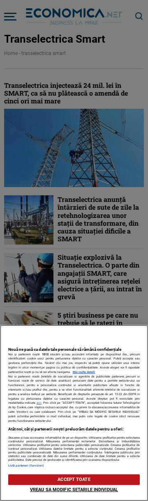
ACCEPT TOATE (74, 479)
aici (39, 403)
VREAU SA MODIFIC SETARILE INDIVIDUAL (74, 489)
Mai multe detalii (84, 372)
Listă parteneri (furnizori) (26, 465)
